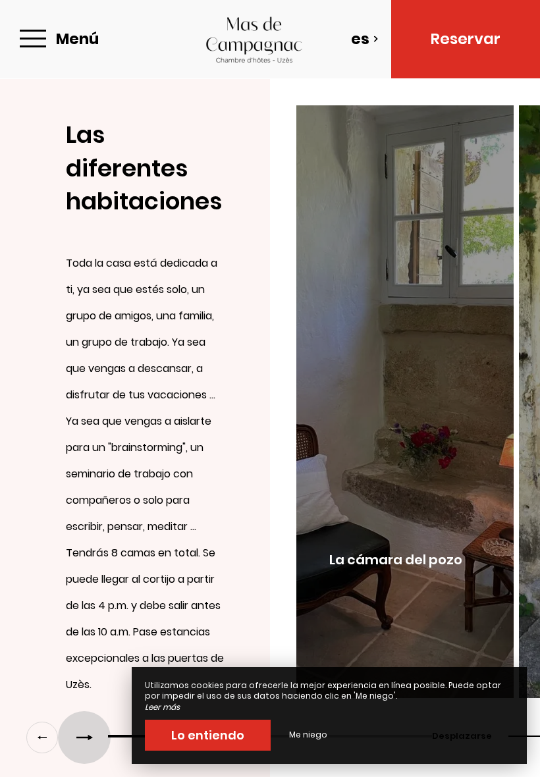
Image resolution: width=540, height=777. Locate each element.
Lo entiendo (207, 735)
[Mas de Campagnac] (254, 39)
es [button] (360, 38)
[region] (270, 408)
